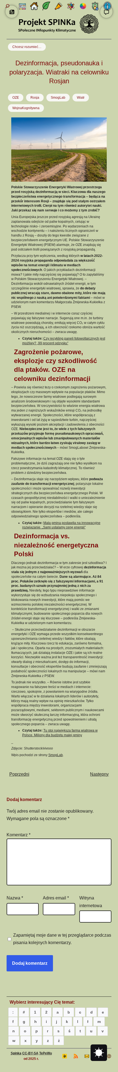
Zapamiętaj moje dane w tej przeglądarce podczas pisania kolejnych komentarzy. (62, 939)
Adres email (56, 898)
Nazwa (15, 898)
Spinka (16, 1053)
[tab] (13, 1012)
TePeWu (45, 1053)
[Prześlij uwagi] (106, 12)
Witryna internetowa (90, 902)
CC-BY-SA (30, 1053)
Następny (99, 774)
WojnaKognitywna (26, 108)
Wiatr (81, 98)
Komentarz (18, 834)
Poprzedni (19, 774)
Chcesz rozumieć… (26, 47)
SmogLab (58, 98)
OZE (15, 98)
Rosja (34, 98)
